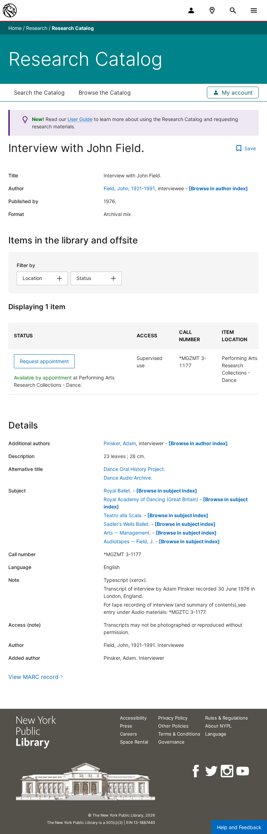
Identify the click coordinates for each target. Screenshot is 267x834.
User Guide (79, 119)
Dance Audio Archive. (128, 478)
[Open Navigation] (253, 10)
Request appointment (44, 361)
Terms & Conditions (179, 734)
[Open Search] (232, 10)
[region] (133, 358)
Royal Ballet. (117, 491)
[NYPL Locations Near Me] (212, 10)
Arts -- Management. (127, 533)
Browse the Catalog (105, 92)
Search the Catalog (39, 92)
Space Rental (134, 742)
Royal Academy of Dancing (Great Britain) (151, 499)
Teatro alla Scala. (123, 515)
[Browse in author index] (218, 188)
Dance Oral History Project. (134, 469)
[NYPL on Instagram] (227, 771)
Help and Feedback (239, 827)
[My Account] (191, 10)
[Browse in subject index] (166, 491)
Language (215, 734)
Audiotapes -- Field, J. (129, 541)
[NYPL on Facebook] (196, 771)
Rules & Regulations (226, 718)
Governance (171, 742)
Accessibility (133, 718)
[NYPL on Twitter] (212, 771)
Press (126, 726)
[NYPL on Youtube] (243, 771)
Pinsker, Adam (120, 443)
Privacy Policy (172, 718)
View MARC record (33, 676)
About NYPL (218, 726)
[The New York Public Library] (10, 10)
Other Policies (173, 726)
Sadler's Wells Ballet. (127, 524)
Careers (128, 734)
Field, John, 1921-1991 (129, 188)
